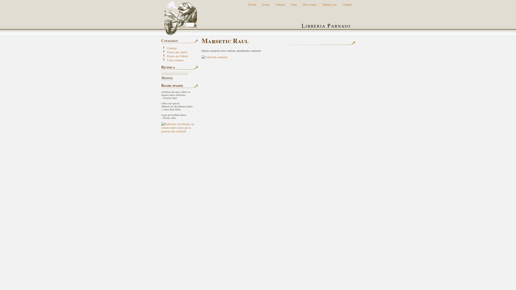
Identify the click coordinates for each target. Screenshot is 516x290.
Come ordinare (175, 60)
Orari (294, 4)
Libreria (280, 4)
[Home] (179, 18)
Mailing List (329, 4)
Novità (252, 4)
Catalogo (172, 48)
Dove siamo (309, 4)
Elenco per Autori (177, 52)
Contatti (347, 4)
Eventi (265, 4)
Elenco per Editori (177, 56)
